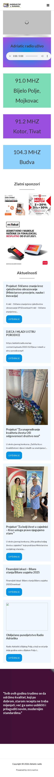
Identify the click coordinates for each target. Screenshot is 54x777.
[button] (46, 22)
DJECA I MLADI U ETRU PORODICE (20, 333)
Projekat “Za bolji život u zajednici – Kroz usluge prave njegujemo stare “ (27, 530)
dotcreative (32, 770)
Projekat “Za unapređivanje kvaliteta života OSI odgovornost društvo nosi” (23, 433)
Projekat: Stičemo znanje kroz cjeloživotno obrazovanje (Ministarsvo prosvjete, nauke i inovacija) (25, 290)
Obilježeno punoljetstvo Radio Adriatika (25, 636)
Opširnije (14, 319)
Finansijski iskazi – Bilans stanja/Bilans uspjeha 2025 (23, 570)
